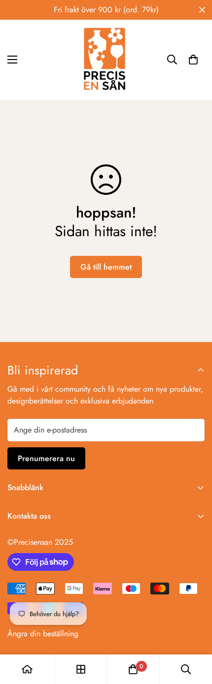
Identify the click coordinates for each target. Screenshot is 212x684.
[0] (193, 59)
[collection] (81, 669)
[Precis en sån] (106, 60)
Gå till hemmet (106, 267)
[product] (27, 669)
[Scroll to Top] (194, 632)
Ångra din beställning (42, 633)
